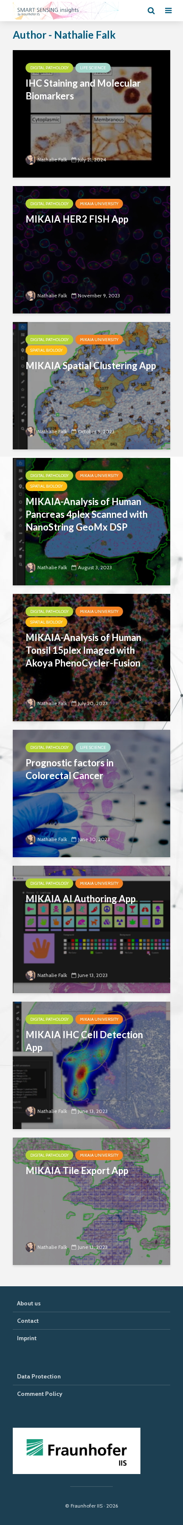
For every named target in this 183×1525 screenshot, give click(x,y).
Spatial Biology (46, 350)
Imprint (27, 1338)
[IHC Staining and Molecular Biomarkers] (91, 113)
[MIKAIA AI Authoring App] (91, 929)
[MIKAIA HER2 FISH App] (91, 249)
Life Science (93, 68)
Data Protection (39, 1376)
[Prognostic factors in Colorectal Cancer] (91, 793)
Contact (28, 1320)
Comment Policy (40, 1394)
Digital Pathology (49, 68)
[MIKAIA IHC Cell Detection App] (91, 1065)
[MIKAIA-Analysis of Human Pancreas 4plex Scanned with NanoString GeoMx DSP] (91, 521)
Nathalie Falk (52, 159)
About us (29, 1303)
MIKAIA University (99, 203)
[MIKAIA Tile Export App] (91, 1201)
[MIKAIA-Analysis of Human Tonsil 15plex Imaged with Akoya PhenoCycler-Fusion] (91, 657)
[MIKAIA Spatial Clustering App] (91, 385)
